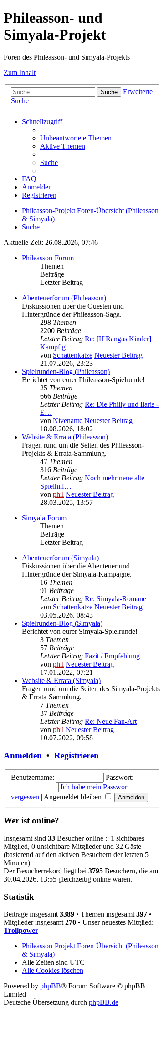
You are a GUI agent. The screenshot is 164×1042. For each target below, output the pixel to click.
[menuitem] (76, 138)
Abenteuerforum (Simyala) (60, 558)
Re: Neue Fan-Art (111, 721)
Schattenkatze (72, 355)
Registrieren (76, 755)
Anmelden (23, 755)
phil (58, 494)
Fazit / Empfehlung (112, 656)
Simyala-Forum (44, 518)
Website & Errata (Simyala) (61, 680)
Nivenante (67, 420)
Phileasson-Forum (48, 258)
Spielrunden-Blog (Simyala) (62, 623)
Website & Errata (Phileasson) (65, 437)
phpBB (50, 986)
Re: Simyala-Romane (115, 599)
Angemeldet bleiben (73, 797)
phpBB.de (103, 1002)
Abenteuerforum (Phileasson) (64, 298)
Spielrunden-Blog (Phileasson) (66, 371)
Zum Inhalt (20, 72)
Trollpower (21, 930)
